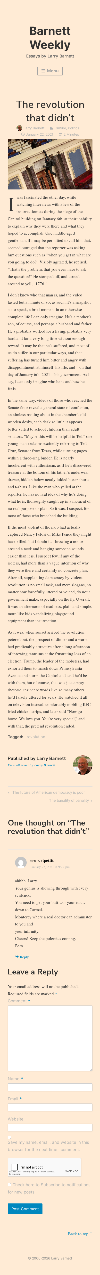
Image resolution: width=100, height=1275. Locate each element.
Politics (73, 128)
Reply (24, 956)
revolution (36, 736)
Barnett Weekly (50, 37)
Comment (19, 1001)
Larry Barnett (34, 128)
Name (15, 1079)
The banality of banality (69, 801)
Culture (60, 128)
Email (15, 1099)
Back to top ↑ (80, 1233)
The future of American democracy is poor (48, 793)
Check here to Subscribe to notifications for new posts (49, 1188)
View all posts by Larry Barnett (31, 764)
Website (16, 1119)
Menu (52, 70)
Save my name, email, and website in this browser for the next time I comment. (48, 1146)
